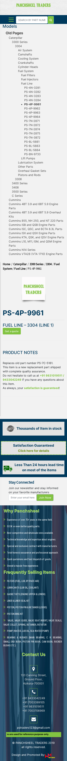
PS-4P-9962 (32, 108)
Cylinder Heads (28, 67)
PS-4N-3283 (32, 96)
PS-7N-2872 (32, 125)
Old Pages (14, 33)
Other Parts (25, 166)
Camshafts (25, 54)
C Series (17, 195)
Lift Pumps (28, 158)
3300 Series (19, 42)
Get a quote (12, 331)
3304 (18, 46)
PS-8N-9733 (32, 154)
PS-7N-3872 (32, 137)
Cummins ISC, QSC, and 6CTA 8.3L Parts (35, 229)
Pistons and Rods (29, 175)
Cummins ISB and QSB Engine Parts (32, 225)
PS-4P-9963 (32, 112)
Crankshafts (26, 62)
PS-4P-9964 (32, 116)
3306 (18, 179)
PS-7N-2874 (32, 129)
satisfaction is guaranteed (41, 388)
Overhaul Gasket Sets (32, 170)
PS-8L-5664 (32, 150)
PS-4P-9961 (32, 104)
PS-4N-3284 (32, 100)
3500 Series (19, 191)
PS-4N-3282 (32, 92)
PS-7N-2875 (32, 133)
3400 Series (19, 183)
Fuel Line (26, 83)
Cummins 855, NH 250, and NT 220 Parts (36, 220)
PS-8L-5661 (32, 141)
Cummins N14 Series (22, 249)
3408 (15, 187)
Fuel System (26, 71)
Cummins (15, 200)
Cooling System (28, 58)
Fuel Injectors (29, 79)
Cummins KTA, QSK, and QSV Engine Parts (36, 237)
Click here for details (33, 451)
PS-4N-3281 (32, 87)
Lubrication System (30, 162)
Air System (25, 50)
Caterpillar (15, 37)
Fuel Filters (28, 75)
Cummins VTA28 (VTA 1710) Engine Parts (36, 254)
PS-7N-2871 (32, 121)
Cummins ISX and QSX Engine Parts (32, 233)
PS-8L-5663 (32, 146)
